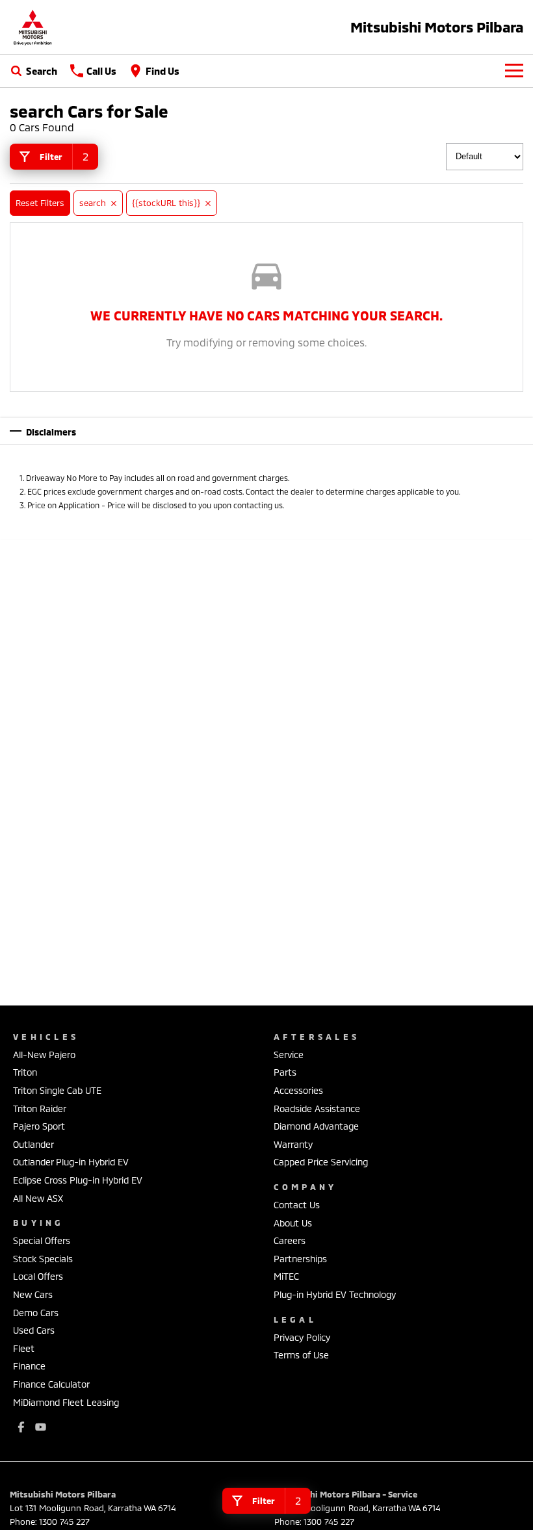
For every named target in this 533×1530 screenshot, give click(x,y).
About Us (293, 1222)
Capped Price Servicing (321, 1161)
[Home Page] (32, 27)
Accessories (298, 1090)
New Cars (33, 1294)
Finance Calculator (51, 1384)
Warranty (293, 1144)
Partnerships (300, 1258)
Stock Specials (43, 1258)
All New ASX (38, 1198)
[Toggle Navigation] (514, 71)
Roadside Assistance (317, 1108)
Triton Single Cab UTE (57, 1090)
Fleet (23, 1348)
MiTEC (286, 1276)
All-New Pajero (44, 1054)
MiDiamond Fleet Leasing (66, 1402)
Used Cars (34, 1330)
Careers (290, 1240)
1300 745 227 (64, 1521)
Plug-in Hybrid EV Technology (335, 1294)
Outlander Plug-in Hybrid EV (71, 1161)
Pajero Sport (39, 1126)
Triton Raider (39, 1108)
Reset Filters (40, 203)
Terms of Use (301, 1354)
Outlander (33, 1144)
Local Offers (38, 1276)
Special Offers (41, 1240)
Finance (29, 1365)
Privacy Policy (302, 1337)
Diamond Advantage (316, 1126)
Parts (285, 1072)
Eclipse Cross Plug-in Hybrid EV (77, 1180)
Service (289, 1054)
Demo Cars (35, 1312)
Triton (25, 1072)
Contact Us (297, 1204)
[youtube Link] (40, 1427)
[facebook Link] (21, 1427)
